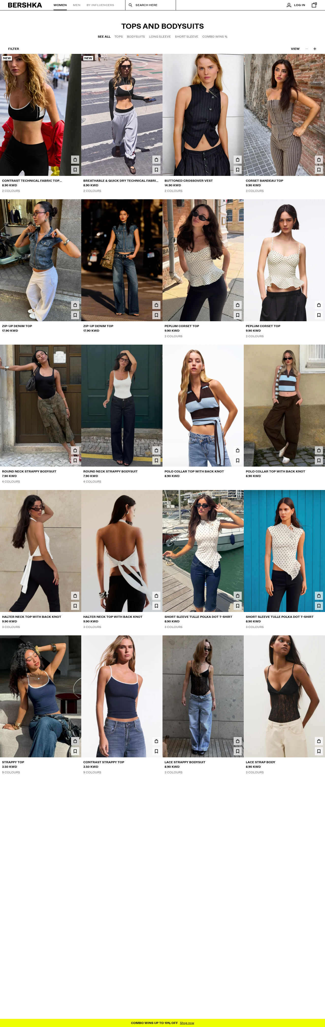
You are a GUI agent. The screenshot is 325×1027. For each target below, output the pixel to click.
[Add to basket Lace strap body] (319, 741)
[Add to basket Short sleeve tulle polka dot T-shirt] (238, 596)
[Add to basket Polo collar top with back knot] (238, 450)
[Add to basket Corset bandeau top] (319, 160)
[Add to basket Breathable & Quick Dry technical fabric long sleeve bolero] (156, 160)
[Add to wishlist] (75, 170)
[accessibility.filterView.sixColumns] (315, 49)
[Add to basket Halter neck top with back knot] (75, 596)
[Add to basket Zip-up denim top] (75, 305)
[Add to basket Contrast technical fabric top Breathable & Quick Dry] (75, 160)
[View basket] (313, 5)
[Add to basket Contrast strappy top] (156, 741)
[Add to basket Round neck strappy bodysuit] (75, 450)
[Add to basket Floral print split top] (75, 886)
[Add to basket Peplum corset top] (238, 305)
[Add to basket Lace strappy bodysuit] (238, 741)
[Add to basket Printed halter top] (238, 886)
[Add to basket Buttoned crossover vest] (238, 160)
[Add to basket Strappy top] (75, 741)
